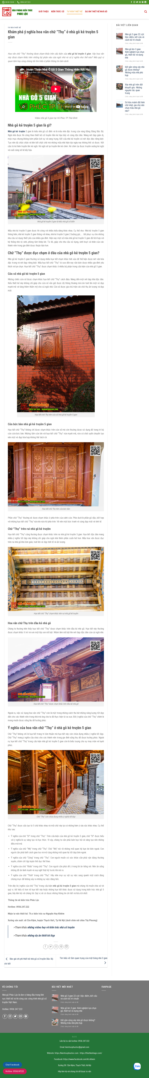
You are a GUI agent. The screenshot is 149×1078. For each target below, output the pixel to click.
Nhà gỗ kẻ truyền (16, 131)
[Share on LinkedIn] (66, 946)
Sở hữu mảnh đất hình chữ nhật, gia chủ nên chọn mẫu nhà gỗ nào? (135, 106)
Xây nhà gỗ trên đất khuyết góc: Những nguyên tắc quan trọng (134, 88)
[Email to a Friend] (56, 946)
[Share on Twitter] (50, 946)
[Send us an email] (140, 2)
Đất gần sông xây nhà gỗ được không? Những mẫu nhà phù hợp (134, 71)
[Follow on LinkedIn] (145, 2)
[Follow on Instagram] (134, 2)
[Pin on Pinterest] (61, 946)
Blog (74, 1037)
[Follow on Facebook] (131, 2)
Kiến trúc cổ (57, 11)
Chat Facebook (12, 1064)
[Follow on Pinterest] (142, 2)
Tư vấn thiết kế (74, 11)
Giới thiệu (44, 11)
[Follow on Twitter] (137, 2)
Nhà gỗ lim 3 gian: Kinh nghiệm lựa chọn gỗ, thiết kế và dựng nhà (134, 53)
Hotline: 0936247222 (15, 1071)
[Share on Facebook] (45, 946)
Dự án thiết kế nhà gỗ (96, 11)
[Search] (145, 12)
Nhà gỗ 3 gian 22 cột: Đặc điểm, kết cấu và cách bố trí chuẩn (134, 37)
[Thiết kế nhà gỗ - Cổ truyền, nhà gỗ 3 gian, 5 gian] (18, 12)
